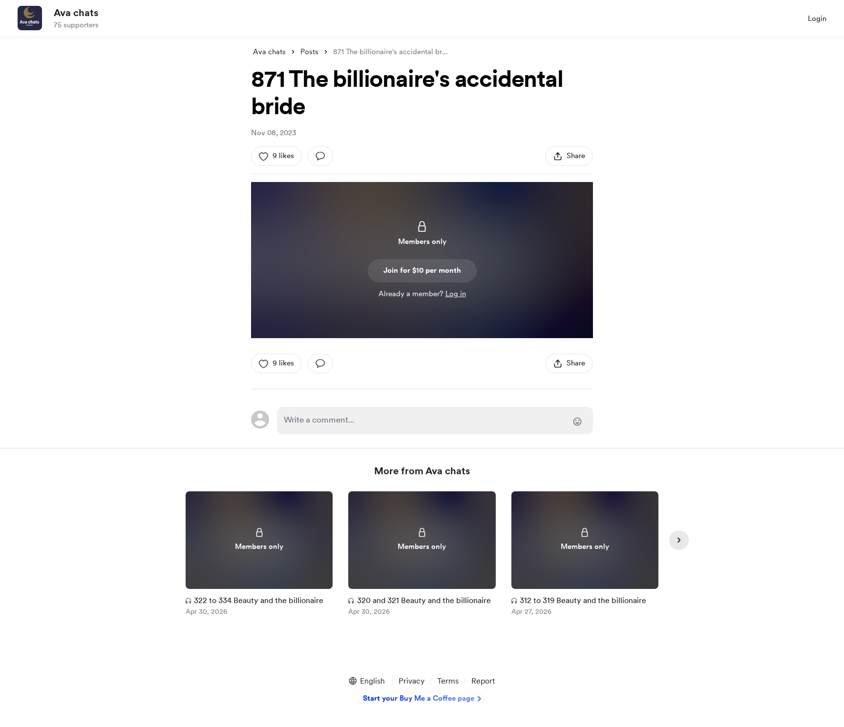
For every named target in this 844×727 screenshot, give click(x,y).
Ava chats (76, 13)
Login (817, 18)
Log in (455, 293)
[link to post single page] (259, 555)
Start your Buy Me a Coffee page (418, 698)
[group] (259, 555)
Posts (309, 51)
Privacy (411, 681)
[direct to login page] (435, 420)
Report (483, 681)
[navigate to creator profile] (30, 18)
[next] (679, 540)
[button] (366, 681)
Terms (448, 681)
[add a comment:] (320, 156)
